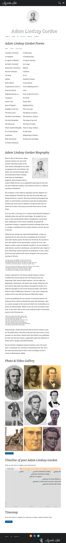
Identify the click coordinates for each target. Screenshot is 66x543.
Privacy (7, 536)
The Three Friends (29, 124)
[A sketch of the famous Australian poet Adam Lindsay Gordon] (35, 408)
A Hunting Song (28, 57)
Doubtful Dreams (29, 79)
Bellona (25, 68)
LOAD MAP (8, 521)
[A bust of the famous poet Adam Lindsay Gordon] (54, 417)
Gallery (22, 36)
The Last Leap (28, 109)
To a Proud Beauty (11, 131)
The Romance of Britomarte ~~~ (34, 116)
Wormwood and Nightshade (32, 139)
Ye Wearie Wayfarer (12, 143)
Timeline (29, 36)
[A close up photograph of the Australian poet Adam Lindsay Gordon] (33, 439)
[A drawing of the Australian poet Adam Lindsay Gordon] (52, 377)
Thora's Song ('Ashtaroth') (32, 128)
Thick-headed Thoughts (13, 128)
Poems (13, 36)
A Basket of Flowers (12, 53)
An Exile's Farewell (11, 64)
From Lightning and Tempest (33, 86)
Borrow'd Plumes (11, 72)
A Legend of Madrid (12, 60)
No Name (26, 98)
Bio (18, 36)
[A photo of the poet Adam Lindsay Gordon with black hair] (54, 399)
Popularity (19, 48)
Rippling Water (28, 105)
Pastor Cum (9, 101)
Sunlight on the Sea (11, 109)
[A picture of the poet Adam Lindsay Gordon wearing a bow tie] (14, 382)
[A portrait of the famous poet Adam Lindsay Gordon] (33, 377)
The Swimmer (10, 124)
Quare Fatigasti (10, 105)
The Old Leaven (10, 113)
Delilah (7, 79)
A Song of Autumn (29, 60)
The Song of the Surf (30, 120)
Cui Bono (8, 75)
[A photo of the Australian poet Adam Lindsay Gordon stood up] (14, 413)
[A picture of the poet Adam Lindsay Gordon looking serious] (52, 439)
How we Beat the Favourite (32, 94)
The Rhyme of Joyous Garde (32, 113)
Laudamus (8, 98)
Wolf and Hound (10, 139)
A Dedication (27, 53)
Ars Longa (26, 64)
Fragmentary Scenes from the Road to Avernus (21, 86)
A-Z (11, 48)
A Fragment (9, 57)
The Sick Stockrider (11, 120)
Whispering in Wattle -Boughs (33, 135)
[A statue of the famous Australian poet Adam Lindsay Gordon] (14, 439)
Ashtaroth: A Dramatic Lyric (15, 68)
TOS (11, 536)
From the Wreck (10, 90)
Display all (9, 453)
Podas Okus (27, 101)
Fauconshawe (27, 83)
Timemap (36, 36)
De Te (25, 75)
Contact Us (16, 536)
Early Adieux (9, 83)
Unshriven (8, 135)
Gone (24, 90)
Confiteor (26, 72)
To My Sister (27, 131)
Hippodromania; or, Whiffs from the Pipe (19, 94)
